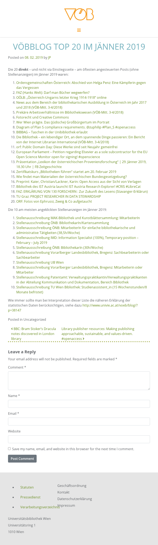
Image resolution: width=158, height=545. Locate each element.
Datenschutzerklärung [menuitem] (74, 499)
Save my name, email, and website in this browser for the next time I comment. (73, 449)
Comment (17, 367)
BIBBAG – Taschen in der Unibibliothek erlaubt (52, 132)
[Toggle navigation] (79, 31)
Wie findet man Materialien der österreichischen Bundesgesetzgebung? (71, 176)
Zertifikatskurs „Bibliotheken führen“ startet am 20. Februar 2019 (66, 171)
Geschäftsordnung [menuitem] (71, 485)
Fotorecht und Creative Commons (42, 117)
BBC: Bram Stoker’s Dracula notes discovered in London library (33, 334)
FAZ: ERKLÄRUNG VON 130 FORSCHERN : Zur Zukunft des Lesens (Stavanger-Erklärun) (82, 191)
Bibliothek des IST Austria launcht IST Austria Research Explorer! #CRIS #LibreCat (78, 186)
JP (49, 57)
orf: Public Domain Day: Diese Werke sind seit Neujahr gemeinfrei (66, 147)
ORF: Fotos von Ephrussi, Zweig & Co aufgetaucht (54, 201)
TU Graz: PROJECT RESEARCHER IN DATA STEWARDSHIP (58, 196)
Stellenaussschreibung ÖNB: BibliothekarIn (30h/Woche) (59, 247)
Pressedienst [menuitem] (30, 497)
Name (14, 395)
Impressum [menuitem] (66, 505)
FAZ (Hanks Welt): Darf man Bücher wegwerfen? (52, 92)
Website (14, 431)
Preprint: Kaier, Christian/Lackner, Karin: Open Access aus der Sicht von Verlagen (78, 181)
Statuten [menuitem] (27, 487)
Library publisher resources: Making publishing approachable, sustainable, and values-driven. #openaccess (98, 334)
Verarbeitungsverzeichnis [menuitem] (35, 507)
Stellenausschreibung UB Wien (40, 262)
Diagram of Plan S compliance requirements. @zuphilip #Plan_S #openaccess (76, 127)
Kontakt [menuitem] (63, 492)
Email (13, 413)
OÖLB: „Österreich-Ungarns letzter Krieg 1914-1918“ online (61, 97)
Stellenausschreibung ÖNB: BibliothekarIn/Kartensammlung (62, 223)
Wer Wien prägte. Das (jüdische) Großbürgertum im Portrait (62, 122)
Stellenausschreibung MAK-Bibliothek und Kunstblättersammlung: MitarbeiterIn (78, 218)
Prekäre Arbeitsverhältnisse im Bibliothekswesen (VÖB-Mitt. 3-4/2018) (69, 112)
